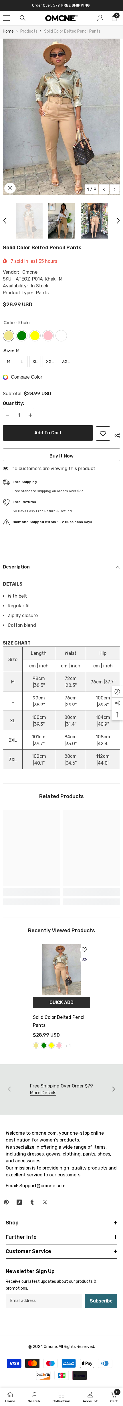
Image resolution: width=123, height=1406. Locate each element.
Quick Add (61, 1002)
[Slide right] (113, 1089)
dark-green (44, 1045)
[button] (104, 189)
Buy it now (61, 456)
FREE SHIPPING (75, 5)
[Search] (22, 18)
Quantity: (13, 403)
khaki (36, 1045)
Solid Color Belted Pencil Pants (59, 1021)
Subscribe (101, 1301)
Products (28, 31)
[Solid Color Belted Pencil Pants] (61, 969)
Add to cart (47, 432)
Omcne (29, 272)
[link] (31, 892)
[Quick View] (84, 959)
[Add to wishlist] (103, 433)
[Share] (115, 435)
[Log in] (100, 18)
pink (59, 1045)
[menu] (6, 18)
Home (8, 31)
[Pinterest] (6, 1202)
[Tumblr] (32, 1202)
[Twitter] (45, 1202)
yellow (51, 1045)
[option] (61, 117)
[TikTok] (19, 1202)
